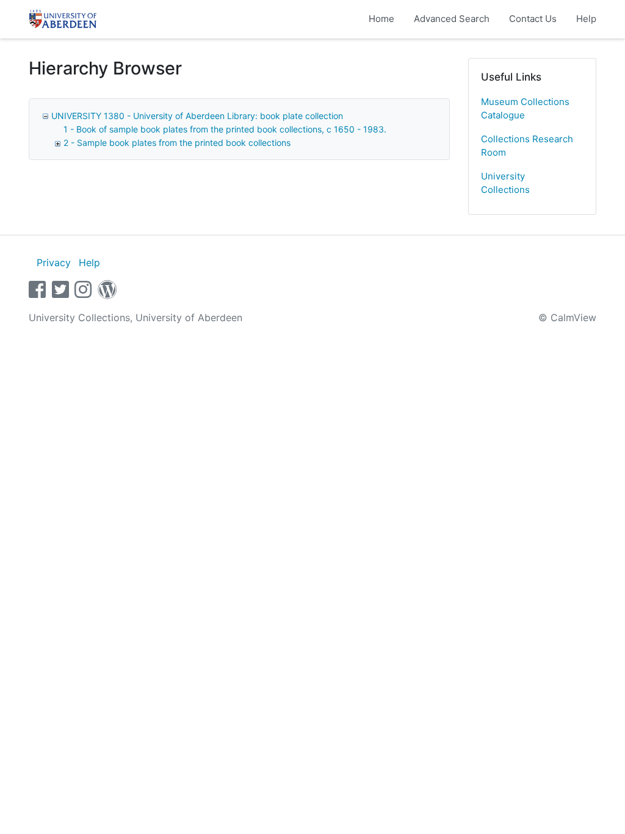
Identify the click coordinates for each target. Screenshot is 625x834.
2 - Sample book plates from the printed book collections (177, 142)
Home (381, 18)
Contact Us (533, 18)
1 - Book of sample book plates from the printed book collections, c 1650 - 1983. (224, 129)
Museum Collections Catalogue (525, 108)
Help (586, 18)
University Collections (505, 183)
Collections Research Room (527, 146)
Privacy (54, 262)
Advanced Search (452, 18)
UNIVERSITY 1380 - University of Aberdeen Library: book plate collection (197, 116)
